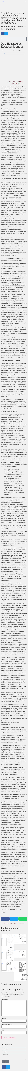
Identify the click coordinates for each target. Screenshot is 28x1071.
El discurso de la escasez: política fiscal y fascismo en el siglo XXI (10, 953)
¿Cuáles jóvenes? (21, 951)
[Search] (26, 39)
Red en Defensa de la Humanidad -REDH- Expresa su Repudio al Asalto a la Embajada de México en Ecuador (22, 967)
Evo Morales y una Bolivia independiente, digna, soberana (22, 937)
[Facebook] (2, 33)
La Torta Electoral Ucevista (9, 963)
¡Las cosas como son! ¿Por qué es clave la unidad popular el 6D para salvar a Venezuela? (10, 938)
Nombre (3, 1018)
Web (2, 1030)
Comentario (4, 999)
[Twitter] (6, 33)
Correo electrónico (6, 1024)
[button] (5, 919)
